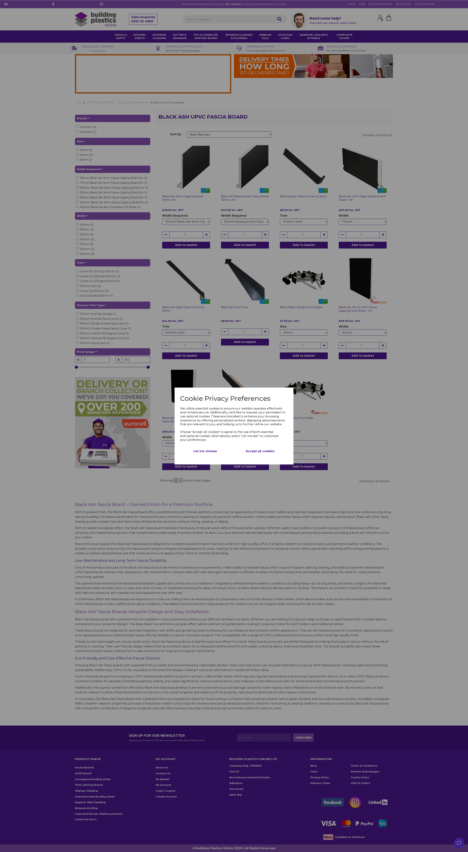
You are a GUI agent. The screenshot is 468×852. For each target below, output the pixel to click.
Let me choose (205, 451)
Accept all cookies (260, 451)
